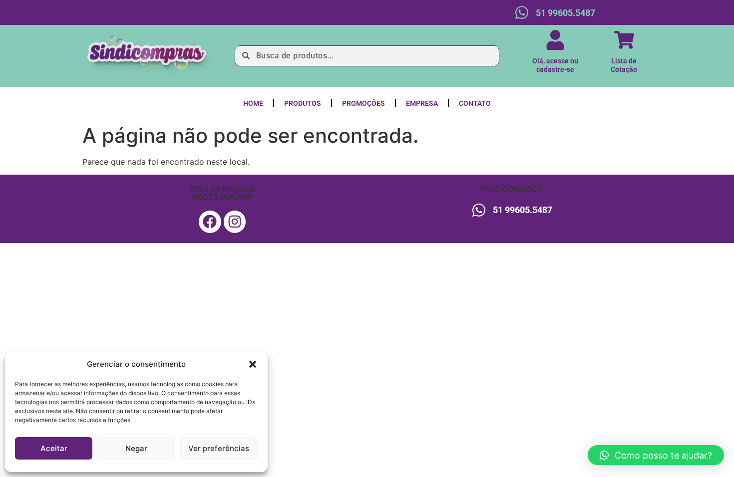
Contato (475, 103)
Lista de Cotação (624, 65)
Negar (136, 448)
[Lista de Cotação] (624, 40)
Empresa (422, 103)
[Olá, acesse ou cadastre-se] (555, 40)
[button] (253, 364)
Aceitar (53, 448)
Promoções (363, 103)
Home (253, 103)
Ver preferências (218, 448)
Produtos (302, 103)
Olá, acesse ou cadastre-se (555, 65)
